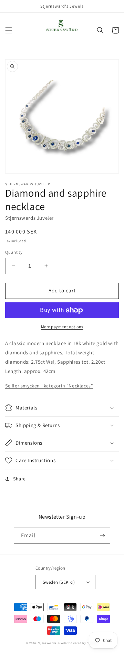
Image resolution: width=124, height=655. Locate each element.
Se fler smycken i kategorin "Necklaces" (49, 386)
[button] (8, 30)
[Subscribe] (102, 536)
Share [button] (19, 479)
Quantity (13, 252)
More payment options (62, 326)
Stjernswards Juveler (53, 643)
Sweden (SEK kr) (59, 582)
